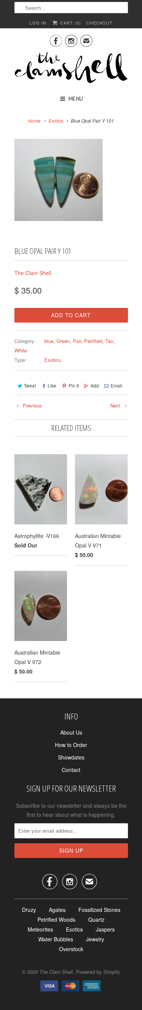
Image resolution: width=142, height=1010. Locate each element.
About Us (71, 732)
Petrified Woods (56, 919)
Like (52, 385)
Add (95, 385)
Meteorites (40, 929)
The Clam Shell (32, 273)
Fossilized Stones (99, 909)
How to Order (71, 745)
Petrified (93, 340)
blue (48, 340)
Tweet (30, 385)
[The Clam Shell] (71, 68)
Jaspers (105, 929)
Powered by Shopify (98, 971)
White (20, 350)
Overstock (71, 949)
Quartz (96, 919)
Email (116, 385)
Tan (109, 340)
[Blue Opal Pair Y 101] (58, 180)
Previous (31, 405)
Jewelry (95, 939)
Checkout (99, 23)
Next (116, 405)
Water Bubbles (55, 939)
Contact (71, 769)
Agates (57, 909)
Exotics (52, 359)
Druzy (29, 909)
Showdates (71, 757)
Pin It (73, 385)
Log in (38, 23)
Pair (77, 340)
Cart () (70, 23)
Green (63, 340)
